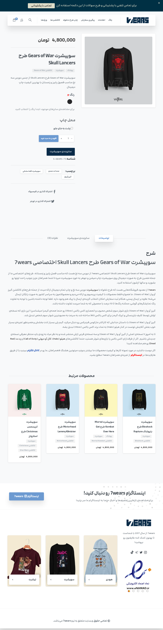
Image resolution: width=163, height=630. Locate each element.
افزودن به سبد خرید (49, 138)
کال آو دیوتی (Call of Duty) (37, 339)
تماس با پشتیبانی (41, 5)
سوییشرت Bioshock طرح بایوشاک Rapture (143, 426)
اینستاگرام (136, 355)
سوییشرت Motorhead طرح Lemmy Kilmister (67, 426)
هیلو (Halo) (59, 339)
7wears (152, 290)
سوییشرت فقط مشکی (31, 171)
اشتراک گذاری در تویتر (40, 201)
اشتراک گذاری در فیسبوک (40, 191)
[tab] (104, 238)
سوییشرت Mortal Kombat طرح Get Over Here (104, 426)
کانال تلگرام (33, 351)
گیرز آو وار (67, 176)
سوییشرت (92, 290)
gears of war (53, 171)
